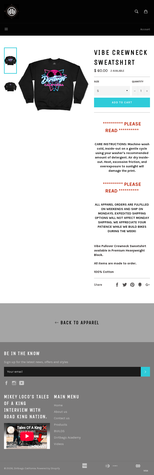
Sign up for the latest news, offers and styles (36, 362)
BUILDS (59, 431)
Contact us (62, 418)
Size (96, 81)
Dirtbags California (25, 468)
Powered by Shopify (48, 468)
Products (60, 424)
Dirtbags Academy (67, 437)
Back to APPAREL (79, 322)
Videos (59, 444)
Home (58, 405)
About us (60, 412)
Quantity (137, 81)
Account (145, 29)
